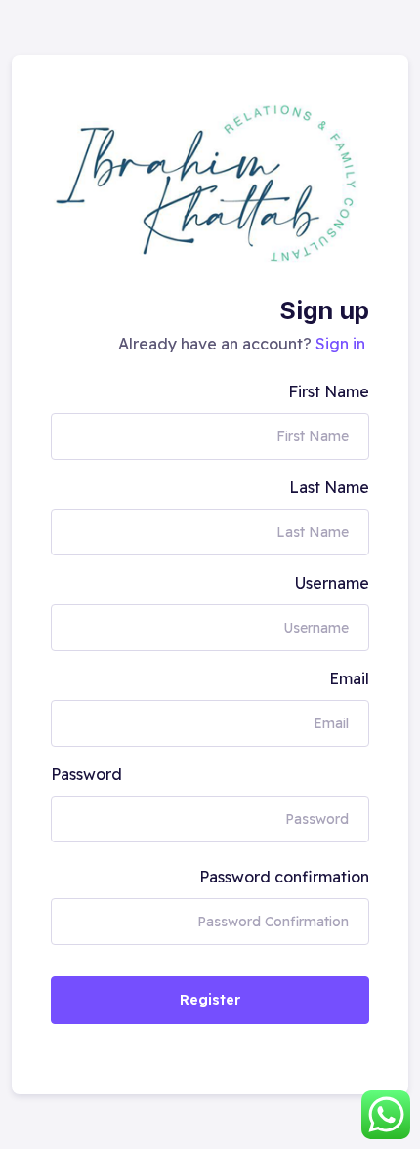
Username (332, 583)
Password (86, 774)
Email (349, 678)
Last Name (329, 487)
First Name (328, 391)
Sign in (340, 343)
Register (210, 999)
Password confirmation (284, 876)
